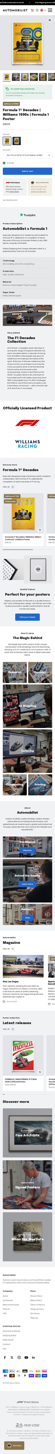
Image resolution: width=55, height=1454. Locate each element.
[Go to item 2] (16, 77)
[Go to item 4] (34, 77)
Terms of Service (37, 1304)
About (5, 1296)
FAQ (4, 1348)
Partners (6, 1309)
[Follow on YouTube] (26, 1357)
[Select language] (43, 10)
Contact (6, 1344)
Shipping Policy (37, 1309)
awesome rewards (38, 191)
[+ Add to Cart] (39, 529)
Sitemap (34, 1318)
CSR (4, 1313)
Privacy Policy (36, 1296)
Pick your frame (27, 617)
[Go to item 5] (43, 77)
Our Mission (8, 1300)
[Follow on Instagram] (19, 1357)
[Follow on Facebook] (5, 1357)
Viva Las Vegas (10, 982)
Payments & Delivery (11, 1331)
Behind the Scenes (11, 1304)
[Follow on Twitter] (12, 1357)
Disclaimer (35, 1313)
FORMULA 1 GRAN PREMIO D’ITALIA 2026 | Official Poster (21, 1080)
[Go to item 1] (7, 77)
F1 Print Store (14, 191)
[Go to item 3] (25, 77)
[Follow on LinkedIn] (33, 1357)
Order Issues (8, 1340)
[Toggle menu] (50, 10)
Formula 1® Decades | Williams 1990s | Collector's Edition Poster (23, 538)
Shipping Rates (9, 1335)
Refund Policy (36, 1300)
